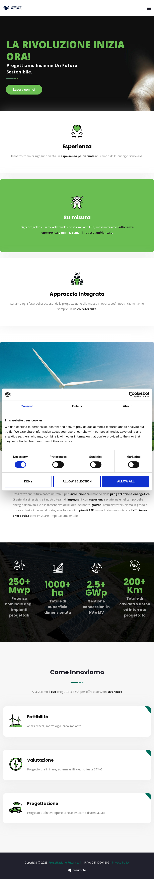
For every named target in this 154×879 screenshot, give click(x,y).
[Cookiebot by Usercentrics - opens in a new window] (131, 395)
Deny (28, 481)
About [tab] (127, 406)
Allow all (126, 481)
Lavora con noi (24, 89)
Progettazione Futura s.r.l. (65, 862)
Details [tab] (77, 406)
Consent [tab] (27, 406)
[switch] (58, 464)
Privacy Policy (121, 862)
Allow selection (77, 481)
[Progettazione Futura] (12, 8)
